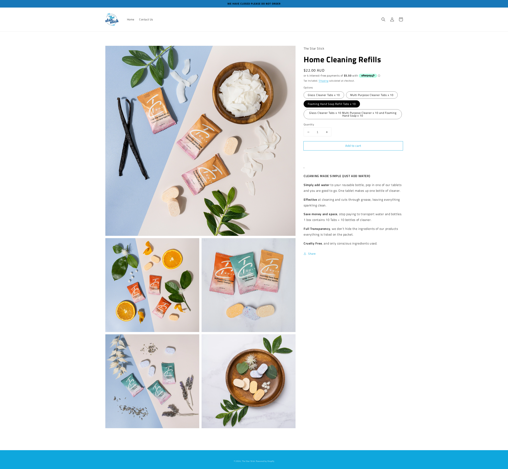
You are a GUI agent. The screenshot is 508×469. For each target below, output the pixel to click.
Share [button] (312, 253)
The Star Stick (248, 461)
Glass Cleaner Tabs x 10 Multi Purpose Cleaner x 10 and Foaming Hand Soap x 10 (352, 114)
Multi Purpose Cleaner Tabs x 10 (372, 95)
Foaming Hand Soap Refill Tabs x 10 (332, 104)
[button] (383, 19)
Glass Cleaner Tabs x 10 (324, 95)
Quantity (309, 124)
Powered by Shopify (265, 461)
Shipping (323, 80)
